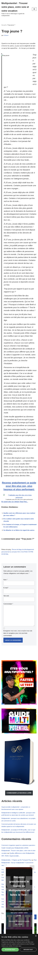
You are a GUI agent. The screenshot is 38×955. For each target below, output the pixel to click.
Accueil (3, 25)
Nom (5, 579)
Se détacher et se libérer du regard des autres (18, 530)
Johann (6, 35)
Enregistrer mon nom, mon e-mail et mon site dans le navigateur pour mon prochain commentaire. (17, 633)
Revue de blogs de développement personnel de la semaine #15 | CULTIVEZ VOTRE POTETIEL (17, 552)
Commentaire (8, 604)
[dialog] (19, 944)
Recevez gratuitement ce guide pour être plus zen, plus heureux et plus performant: (19, 486)
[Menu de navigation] (34, 9)
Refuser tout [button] (28, 949)
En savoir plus (17, 946)
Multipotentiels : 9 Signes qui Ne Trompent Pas (16, 860)
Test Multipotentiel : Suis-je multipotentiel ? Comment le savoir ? (19, 862)
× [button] (36, 936)
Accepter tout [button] (10, 949)
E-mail (5, 588)
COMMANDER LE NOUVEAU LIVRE (19, 793)
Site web (6, 596)
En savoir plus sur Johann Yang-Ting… (14, 501)
